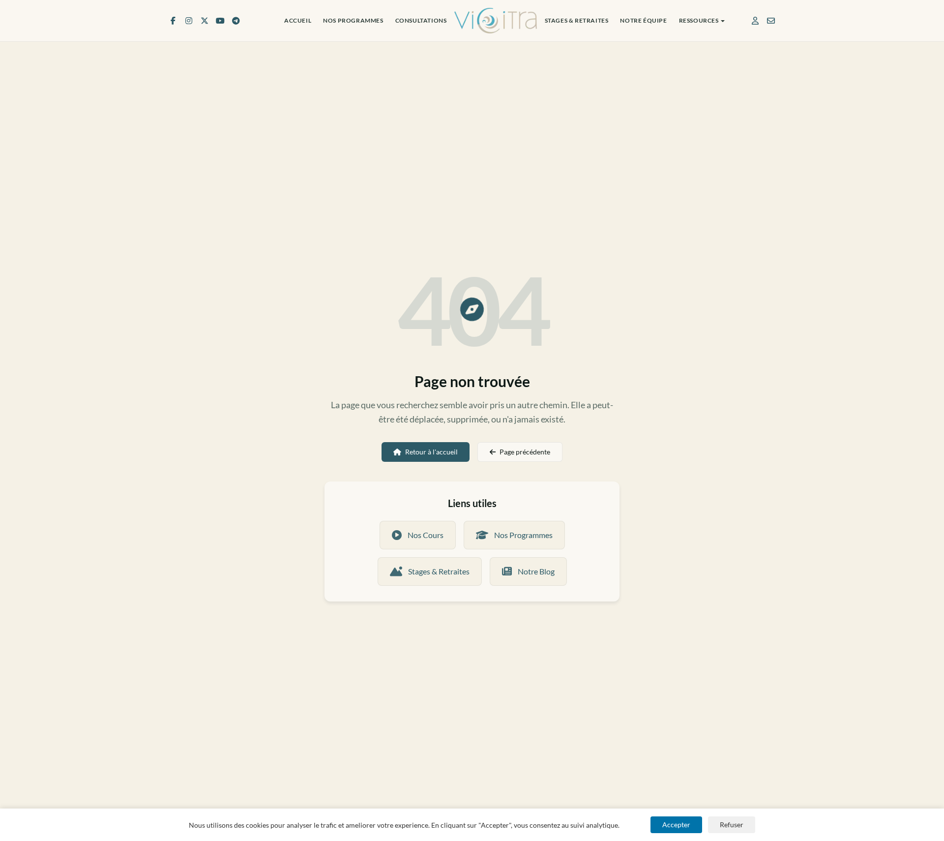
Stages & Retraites (577, 20)
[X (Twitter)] (204, 21)
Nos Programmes (353, 20)
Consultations (421, 20)
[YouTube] (220, 21)
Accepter (676, 824)
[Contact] (771, 21)
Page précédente (525, 452)
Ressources (699, 20)
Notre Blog (536, 571)
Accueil (297, 20)
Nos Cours (425, 535)
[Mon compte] (755, 21)
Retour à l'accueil (431, 452)
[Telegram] (236, 21)
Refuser (731, 824)
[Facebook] (173, 21)
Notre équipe (643, 20)
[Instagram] (189, 21)
